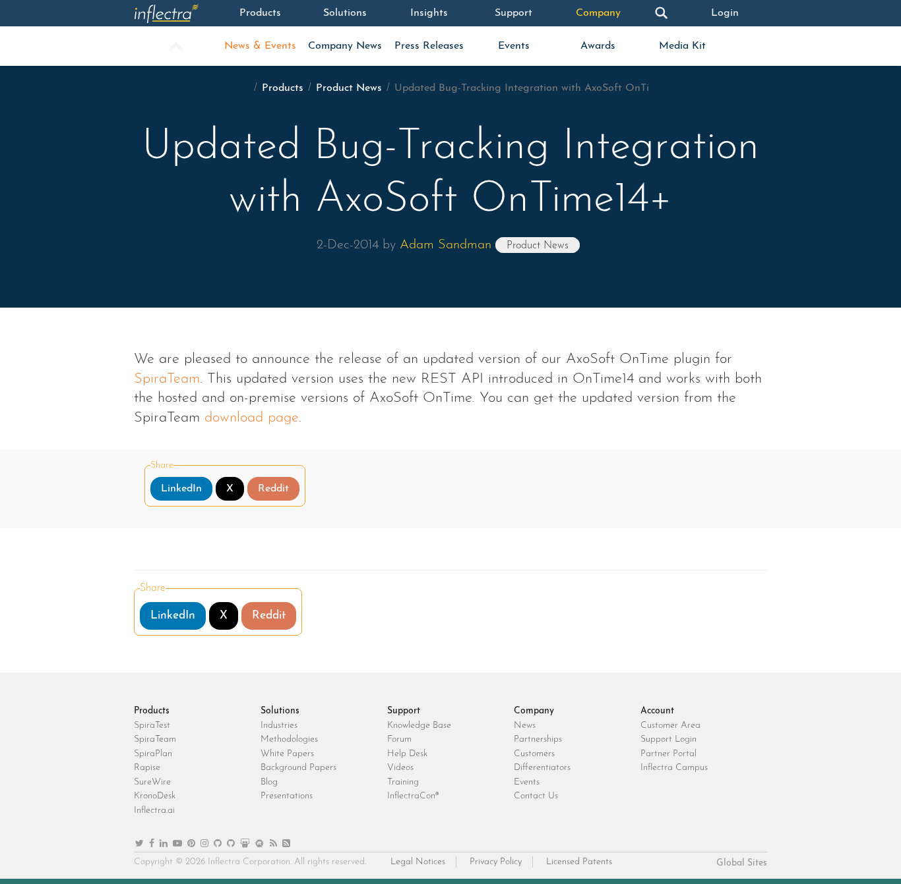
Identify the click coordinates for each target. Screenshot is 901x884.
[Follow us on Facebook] (151, 844)
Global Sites (741, 863)
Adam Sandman (445, 245)
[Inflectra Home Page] (176, 13)
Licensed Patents (579, 862)
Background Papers (298, 768)
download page (251, 418)
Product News (349, 88)
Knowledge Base (419, 726)
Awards (597, 46)
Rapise (147, 768)
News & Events (260, 46)
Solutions (345, 13)
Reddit (273, 488)
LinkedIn (181, 488)
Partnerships (538, 739)
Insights (429, 13)
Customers (534, 754)
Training (403, 782)
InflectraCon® (413, 796)
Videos (400, 768)
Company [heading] (534, 711)
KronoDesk (154, 796)
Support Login (668, 739)
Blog (269, 782)
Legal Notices (417, 862)
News (525, 726)
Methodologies (289, 739)
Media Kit (682, 46)
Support (513, 13)
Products (260, 13)
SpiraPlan (153, 754)
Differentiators (542, 768)
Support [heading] (403, 711)
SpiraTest (152, 726)
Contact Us (536, 796)
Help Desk (407, 754)
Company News (345, 46)
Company (598, 13)
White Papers (287, 754)
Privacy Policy (496, 862)
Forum (399, 739)
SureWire (152, 782)
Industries (279, 726)
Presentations (287, 796)
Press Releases (429, 46)
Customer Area (670, 726)
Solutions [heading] (280, 711)
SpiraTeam (167, 379)
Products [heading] (152, 711)
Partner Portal (668, 754)
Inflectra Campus (674, 768)
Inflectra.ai (154, 810)
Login (725, 13)
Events (514, 46)
